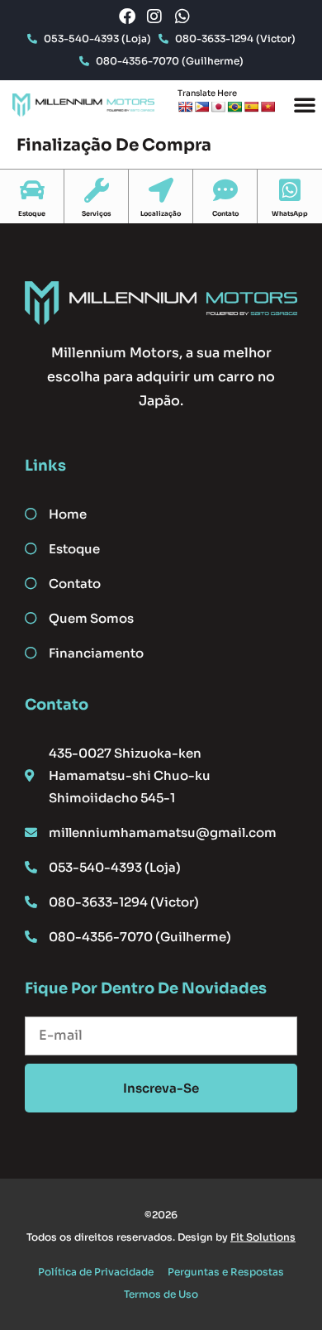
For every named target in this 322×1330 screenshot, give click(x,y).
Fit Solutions (263, 1237)
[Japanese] (218, 106)
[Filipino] (201, 106)
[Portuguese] (234, 106)
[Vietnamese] (267, 106)
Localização (160, 213)
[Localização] (161, 190)
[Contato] (225, 190)
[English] (185, 106)
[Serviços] (96, 190)
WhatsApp (290, 213)
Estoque (31, 213)
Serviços (96, 213)
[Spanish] (251, 106)
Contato (225, 213)
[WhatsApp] (289, 190)
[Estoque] (32, 190)
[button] (304, 104)
